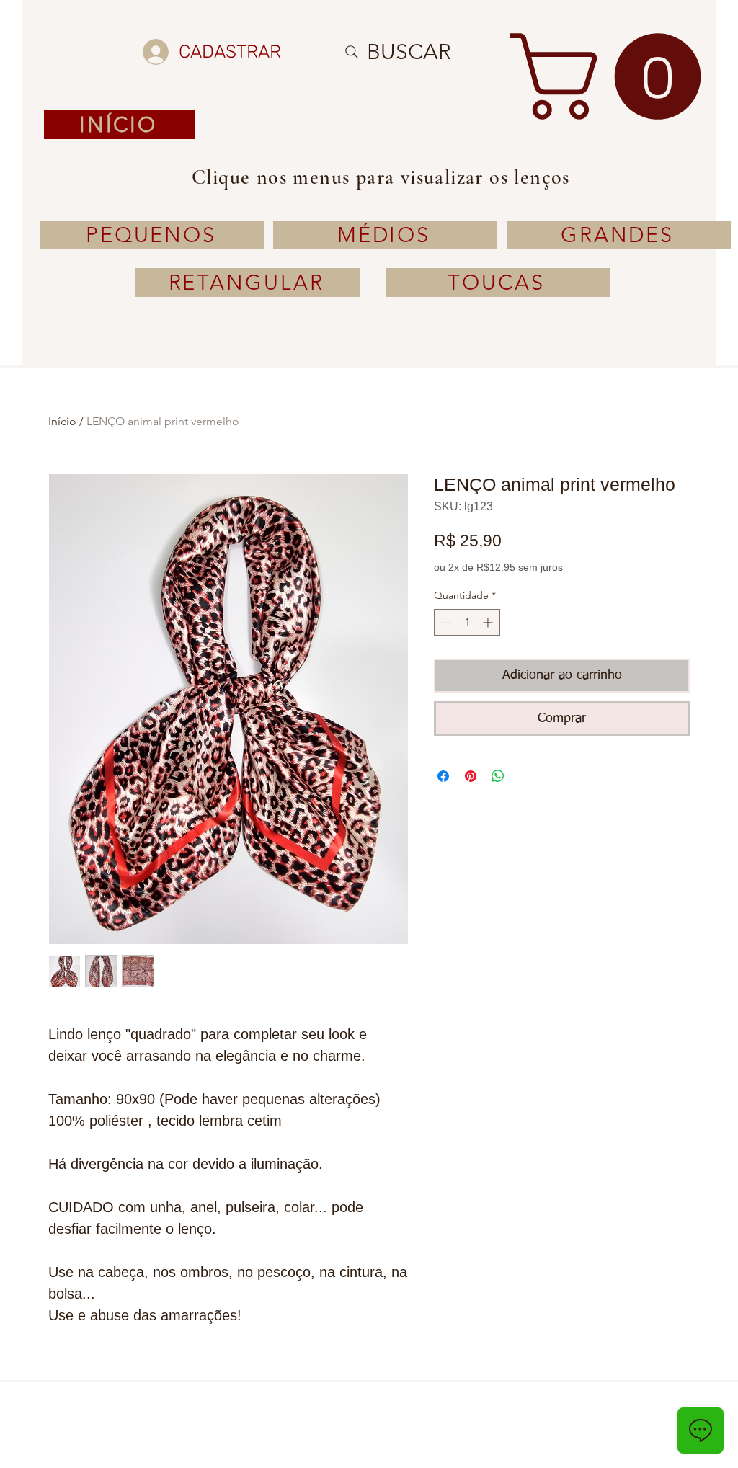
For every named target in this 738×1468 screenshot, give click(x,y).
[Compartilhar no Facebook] (443, 776)
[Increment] (489, 622)
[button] (615, 76)
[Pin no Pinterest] (470, 776)
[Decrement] (445, 622)
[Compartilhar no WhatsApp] (498, 776)
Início (62, 421)
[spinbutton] (467, 622)
